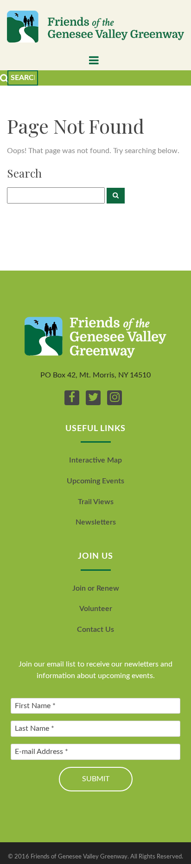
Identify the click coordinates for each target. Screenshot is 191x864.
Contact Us (95, 629)
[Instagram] (114, 397)
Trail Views (96, 502)
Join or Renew (95, 588)
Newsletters (96, 522)
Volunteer (95, 608)
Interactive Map (95, 460)
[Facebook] (71, 397)
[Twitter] (93, 397)
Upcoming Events (95, 481)
